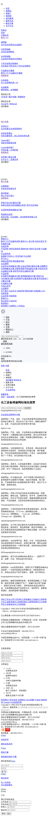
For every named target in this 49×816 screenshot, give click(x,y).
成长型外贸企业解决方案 (23, 271)
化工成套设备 (8, 602)
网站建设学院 (18, 261)
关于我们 (5, 291)
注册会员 (5, 35)
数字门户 (5, 38)
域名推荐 (10, 397)
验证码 (4, 810)
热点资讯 (5, 301)
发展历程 (21, 291)
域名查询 (27, 408)
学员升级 (19, 256)
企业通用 (5, 264)
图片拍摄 (12, 97)
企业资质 (5, 296)
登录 (3, 33)
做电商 (8, 16)
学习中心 (5, 259)
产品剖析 (5, 249)
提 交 (4, 771)
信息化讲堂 (39, 241)
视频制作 (21, 97)
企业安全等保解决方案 (10, 266)
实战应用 (5, 246)
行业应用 (5, 274)
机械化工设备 (31, 599)
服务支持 (9, 21)
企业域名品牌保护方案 (10, 415)
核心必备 (5, 122)
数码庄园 (29, 291)
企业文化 (13, 291)
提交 (8, 813)
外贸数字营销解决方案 (10, 276)
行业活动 (13, 301)
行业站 (37, 700)
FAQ (43, 291)
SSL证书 (4, 104)
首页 (8, 8)
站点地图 (30, 700)
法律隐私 (37, 291)
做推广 (8, 13)
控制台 (4, 30)
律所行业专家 (35, 249)
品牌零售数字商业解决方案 (26, 269)
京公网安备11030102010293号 (30, 707)
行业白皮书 (5, 286)
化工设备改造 (8, 604)
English (6, 702)
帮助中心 (5, 239)
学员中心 (11, 256)
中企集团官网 (16, 702)
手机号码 (5, 804)
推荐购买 (5, 76)
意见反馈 (13, 700)
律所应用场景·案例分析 (19, 249)
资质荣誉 (5, 293)
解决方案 (9, 23)
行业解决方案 (6, 284)
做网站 (8, 11)
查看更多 (5, 394)
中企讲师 (27, 256)
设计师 (31, 241)
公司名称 (5, 802)
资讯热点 (17, 380)
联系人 (4, 807)
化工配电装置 (31, 602)
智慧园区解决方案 (28, 276)
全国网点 (13, 306)
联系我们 (5, 303)
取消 (3, 813)
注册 (7, 366)
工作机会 (21, 306)
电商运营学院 (6, 261)
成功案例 (9, 18)
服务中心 (24, 241)
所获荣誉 (13, 296)
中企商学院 (5, 254)
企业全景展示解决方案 (29, 266)
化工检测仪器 (20, 602)
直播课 (4, 256)
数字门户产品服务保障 (10, 241)
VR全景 (4, 97)
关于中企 (9, 26)
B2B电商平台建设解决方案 (25, 279)
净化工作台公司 (7, 599)
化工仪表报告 (20, 604)
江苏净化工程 (20, 599)
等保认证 (13, 104)
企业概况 (5, 288)
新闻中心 (5, 298)
